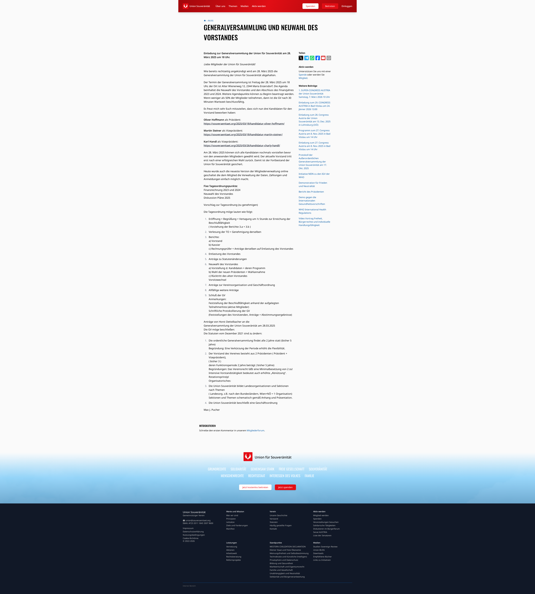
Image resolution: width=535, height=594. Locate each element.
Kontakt (273, 528)
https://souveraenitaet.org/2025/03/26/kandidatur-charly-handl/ (242, 145)
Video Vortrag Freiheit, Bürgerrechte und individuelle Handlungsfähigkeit (314, 222)
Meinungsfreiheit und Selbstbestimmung (289, 553)
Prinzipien (231, 518)
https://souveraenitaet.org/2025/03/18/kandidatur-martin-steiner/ (243, 134)
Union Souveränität (199, 6)
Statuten (274, 522)
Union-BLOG (319, 550)
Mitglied (303, 78)
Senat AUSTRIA (320, 532)
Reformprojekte (233, 560)
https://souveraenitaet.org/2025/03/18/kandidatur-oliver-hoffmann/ (244, 123)
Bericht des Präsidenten (311, 191)
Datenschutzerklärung (193, 531)
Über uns (220, 6)
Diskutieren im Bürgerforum (326, 528)
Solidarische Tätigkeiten (324, 525)
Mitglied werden (321, 515)
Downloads (318, 553)
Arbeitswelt (231, 553)
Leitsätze (230, 522)
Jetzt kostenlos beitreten (255, 487)
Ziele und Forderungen (237, 525)
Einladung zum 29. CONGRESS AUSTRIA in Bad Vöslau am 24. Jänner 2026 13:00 (314, 106)
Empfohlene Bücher (322, 556)
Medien (245, 6)
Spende (303, 74)
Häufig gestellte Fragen (281, 525)
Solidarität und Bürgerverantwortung (287, 576)
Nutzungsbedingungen (194, 535)
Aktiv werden (259, 6)
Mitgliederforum (255, 430)
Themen (233, 6)
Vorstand (274, 518)
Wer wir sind (232, 515)
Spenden (310, 6)
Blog (210, 20)
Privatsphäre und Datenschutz (284, 560)
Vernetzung (231, 546)
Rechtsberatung (233, 556)
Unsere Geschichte (278, 515)
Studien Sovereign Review (325, 546)
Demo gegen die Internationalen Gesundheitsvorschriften (312, 200)
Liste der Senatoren (322, 535)
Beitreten (330, 6)
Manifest (230, 528)
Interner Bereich (189, 586)
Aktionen (230, 550)
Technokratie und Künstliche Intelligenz (288, 556)
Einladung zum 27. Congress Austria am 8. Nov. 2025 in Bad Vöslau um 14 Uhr (314, 146)
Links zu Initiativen (322, 560)
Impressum (188, 528)
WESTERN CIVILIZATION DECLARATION (288, 546)
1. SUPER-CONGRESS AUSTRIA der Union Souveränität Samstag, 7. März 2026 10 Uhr (314, 93)
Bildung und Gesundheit (281, 563)
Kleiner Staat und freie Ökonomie (285, 550)
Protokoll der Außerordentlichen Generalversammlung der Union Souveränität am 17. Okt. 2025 (313, 161)
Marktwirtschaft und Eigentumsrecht (287, 566)
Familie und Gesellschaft (281, 570)
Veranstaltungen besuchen (326, 522)
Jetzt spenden (285, 487)
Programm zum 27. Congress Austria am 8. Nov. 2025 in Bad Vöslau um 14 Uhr (314, 134)
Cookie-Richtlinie (190, 538)
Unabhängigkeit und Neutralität (285, 573)
